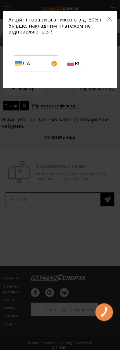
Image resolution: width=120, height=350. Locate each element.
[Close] (109, 19)
